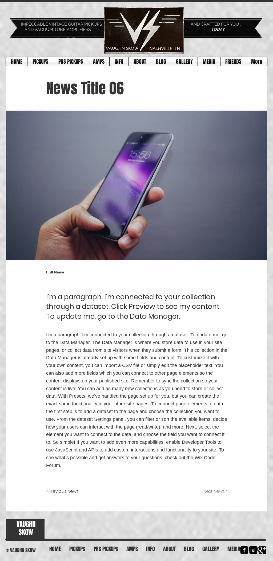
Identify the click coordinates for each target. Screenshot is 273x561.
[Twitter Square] (253, 550)
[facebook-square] (244, 550)
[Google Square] (262, 550)
